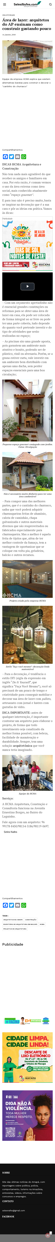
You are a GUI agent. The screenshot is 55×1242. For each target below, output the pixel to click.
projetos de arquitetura (14, 929)
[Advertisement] (27, 118)
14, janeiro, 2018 (8, 34)
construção (30, 920)
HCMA (42, 924)
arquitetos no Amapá (13, 920)
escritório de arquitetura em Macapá (20, 924)
